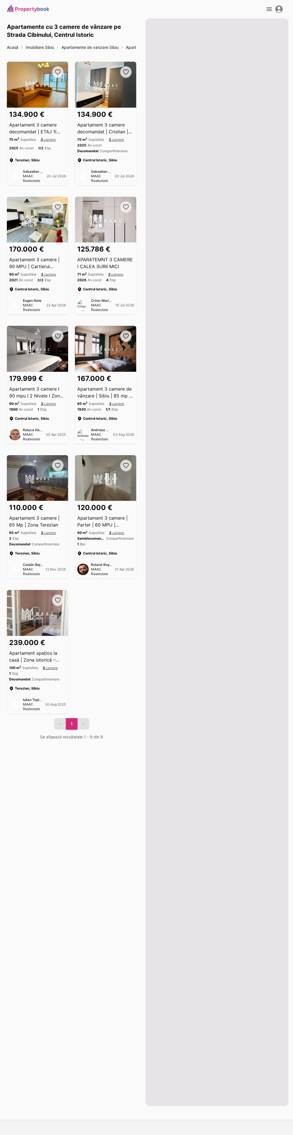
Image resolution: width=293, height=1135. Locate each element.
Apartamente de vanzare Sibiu (90, 47)
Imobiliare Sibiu (40, 47)
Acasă (12, 47)
